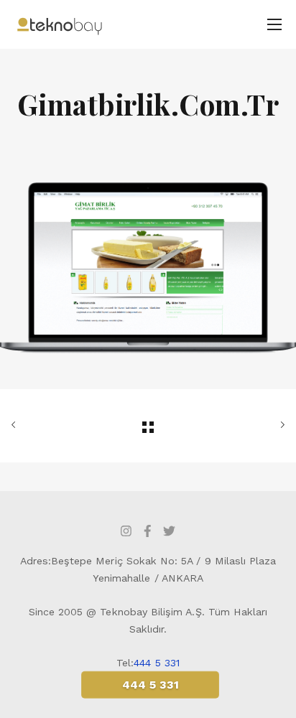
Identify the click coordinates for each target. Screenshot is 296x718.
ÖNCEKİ (54, 426)
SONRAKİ (241, 426)
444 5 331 (157, 662)
